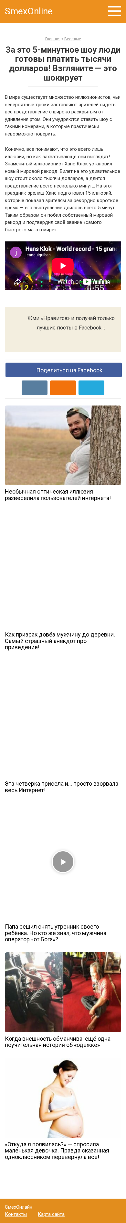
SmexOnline (29, 11)
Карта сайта (51, 1214)
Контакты (16, 1214)
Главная (52, 39)
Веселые (72, 39)
